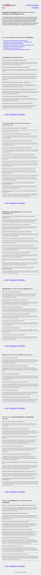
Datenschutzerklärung (22, 572)
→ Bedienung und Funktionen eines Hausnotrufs (12, 43)
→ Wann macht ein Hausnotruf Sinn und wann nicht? (13, 46)
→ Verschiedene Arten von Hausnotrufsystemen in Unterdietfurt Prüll (17, 42)
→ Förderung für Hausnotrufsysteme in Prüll (11, 48)
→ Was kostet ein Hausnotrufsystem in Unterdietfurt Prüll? (14, 40)
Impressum (16, 572)
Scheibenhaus (21, 401)
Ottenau (15, 401)
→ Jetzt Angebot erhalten (13, 114)
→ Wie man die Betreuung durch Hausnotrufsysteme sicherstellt (16, 49)
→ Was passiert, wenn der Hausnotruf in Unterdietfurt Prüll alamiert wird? (18, 45)
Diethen (12, 401)
